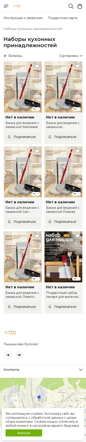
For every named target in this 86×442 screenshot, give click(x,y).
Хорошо (23, 433)
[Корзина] (79, 6)
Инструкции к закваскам (23, 18)
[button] (23, 86)
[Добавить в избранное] (37, 66)
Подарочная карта (62, 18)
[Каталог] (6, 6)
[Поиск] (71, 6)
